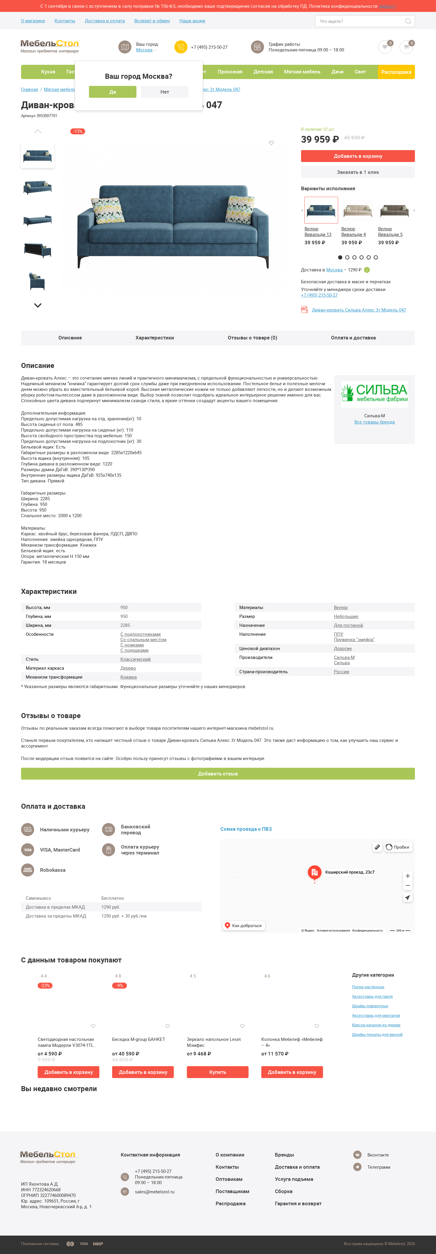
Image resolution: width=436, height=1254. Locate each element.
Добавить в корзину (358, 155)
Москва (144, 50)
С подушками (134, 650)
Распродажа (396, 71)
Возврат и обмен (152, 20)
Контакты (65, 20)
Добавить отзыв (218, 773)
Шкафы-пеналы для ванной (377, 1034)
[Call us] (180, 47)
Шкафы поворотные (370, 1005)
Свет (360, 71)
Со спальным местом (143, 639)
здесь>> (387, 6)
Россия (341, 671)
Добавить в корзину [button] (68, 1072)
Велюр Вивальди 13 (318, 231)
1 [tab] (340, 257)
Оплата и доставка (353, 337)
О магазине (33, 20)
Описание (70, 337)
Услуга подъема (294, 1179)
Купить (217, 1072)
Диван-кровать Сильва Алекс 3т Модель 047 (359, 310)
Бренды (284, 1154)
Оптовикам (229, 1179)
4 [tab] (361, 257)
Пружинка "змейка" (354, 639)
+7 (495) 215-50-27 (209, 47)
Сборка (283, 1191)
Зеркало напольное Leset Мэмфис (214, 1042)
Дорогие (343, 648)
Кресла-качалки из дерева (376, 1025)
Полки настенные (368, 986)
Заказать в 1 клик (358, 172)
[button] (37, 131)
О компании (230, 1154)
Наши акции (192, 20)
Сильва (342, 662)
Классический (135, 659)
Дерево (128, 668)
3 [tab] (354, 257)
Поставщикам (232, 1191)
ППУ (338, 634)
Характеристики (155, 337)
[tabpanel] (321, 225)
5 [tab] (369, 257)
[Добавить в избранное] (271, 143)
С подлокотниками (140, 634)
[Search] (408, 21)
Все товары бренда (374, 422)
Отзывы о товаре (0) (252, 337)
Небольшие (346, 616)
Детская (263, 71)
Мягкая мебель (302, 71)
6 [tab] (376, 257)
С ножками (132, 645)
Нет (164, 91)
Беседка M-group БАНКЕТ (138, 1039)
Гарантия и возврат (298, 1203)
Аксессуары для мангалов (376, 1015)
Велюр (341, 607)
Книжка (128, 677)
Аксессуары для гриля (372, 996)
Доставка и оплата (105, 20)
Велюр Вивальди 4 (353, 231)
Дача (337, 71)
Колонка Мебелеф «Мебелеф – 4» (292, 1042)
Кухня (48, 71)
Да (112, 91)
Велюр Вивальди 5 (390, 231)
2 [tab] (347, 257)
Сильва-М (344, 657)
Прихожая (230, 71)
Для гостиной (348, 625)
